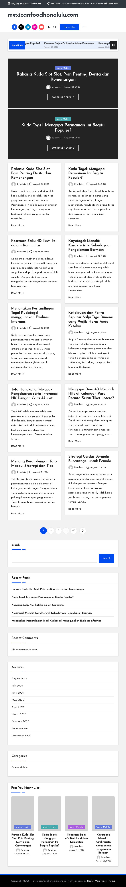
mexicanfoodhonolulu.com (43, 15)
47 (73, 530)
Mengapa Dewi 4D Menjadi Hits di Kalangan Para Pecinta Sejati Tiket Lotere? (91, 393)
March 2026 (19, 714)
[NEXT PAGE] (82, 530)
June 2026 (18, 693)
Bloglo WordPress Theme (100, 881)
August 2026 (19, 678)
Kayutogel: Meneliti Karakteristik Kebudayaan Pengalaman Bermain (90, 245)
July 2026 (17, 685)
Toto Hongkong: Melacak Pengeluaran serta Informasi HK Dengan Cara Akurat (34, 394)
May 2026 (18, 700)
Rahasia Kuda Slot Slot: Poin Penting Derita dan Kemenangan (31, 173)
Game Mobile (63, 68)
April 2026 (18, 707)
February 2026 (20, 721)
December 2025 (21, 735)
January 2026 (20, 728)
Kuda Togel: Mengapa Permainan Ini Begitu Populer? (86, 173)
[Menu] (85, 27)
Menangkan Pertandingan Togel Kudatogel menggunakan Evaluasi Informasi (56, 621)
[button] (69, 27)
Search (16, 545)
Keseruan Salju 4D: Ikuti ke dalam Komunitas (59, 43)
